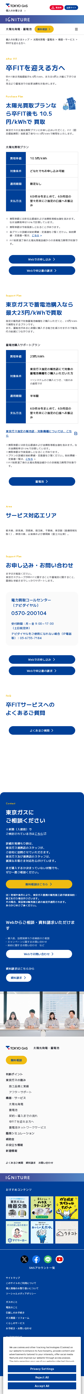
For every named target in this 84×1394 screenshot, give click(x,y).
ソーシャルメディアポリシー (21, 1293)
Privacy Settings (42, 1369)
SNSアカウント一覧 (42, 1268)
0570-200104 (29, 613)
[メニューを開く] (76, 29)
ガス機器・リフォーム (17, 1317)
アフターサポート (20, 1092)
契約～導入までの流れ (23, 1116)
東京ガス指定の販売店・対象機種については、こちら (39, 433)
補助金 (10, 1139)
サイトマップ (13, 1277)
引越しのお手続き (15, 1312)
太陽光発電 (16, 1104)
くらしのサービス (15, 1323)
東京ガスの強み (16, 1080)
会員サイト (71, 7)
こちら (39, 834)
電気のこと (12, 1307)
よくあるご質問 (14, 1162)
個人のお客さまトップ (17, 39)
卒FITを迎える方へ (21, 1121)
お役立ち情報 (14, 1145)
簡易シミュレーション (20, 1133)
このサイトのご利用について (21, 1283)
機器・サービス (66, 39)
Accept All (42, 1386)
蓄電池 (13, 1110)
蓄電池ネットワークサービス (27, 1127)
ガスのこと (12, 1301)
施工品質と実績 (19, 1086)
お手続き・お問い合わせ (19, 1328)
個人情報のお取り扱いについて (22, 1288)
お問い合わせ (45, 1162)
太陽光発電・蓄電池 (19, 29)
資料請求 (31, 1162)
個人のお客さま (14, 10)
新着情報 (11, 1151)
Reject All (42, 1377)
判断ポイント (14, 1074)
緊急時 (59, 7)
